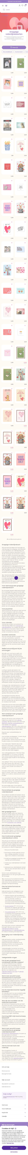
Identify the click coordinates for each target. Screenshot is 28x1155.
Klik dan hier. (10, 1143)
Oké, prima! (14, 1148)
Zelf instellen (14, 1152)
